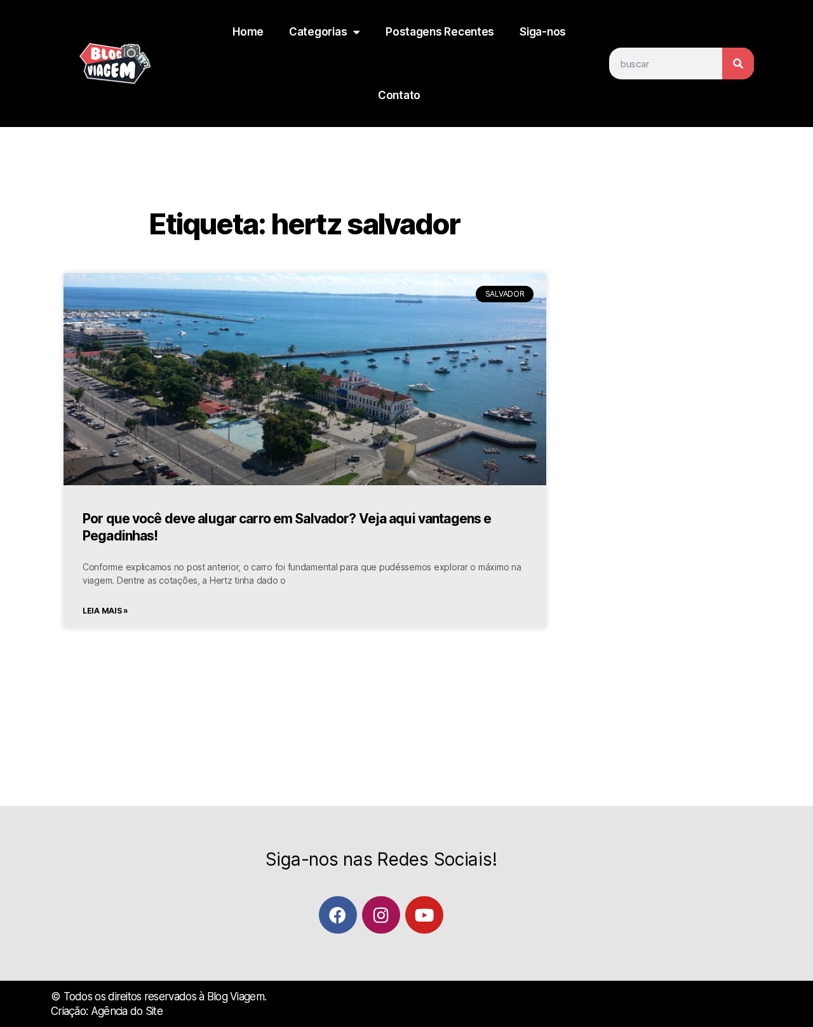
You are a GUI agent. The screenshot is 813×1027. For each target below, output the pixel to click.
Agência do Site (127, 1011)
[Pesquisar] (738, 63)
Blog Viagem (235, 996)
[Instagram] (381, 915)
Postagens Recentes (440, 31)
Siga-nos (543, 31)
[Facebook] (337, 915)
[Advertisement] (654, 461)
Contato (399, 95)
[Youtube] (424, 915)
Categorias (318, 31)
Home (248, 31)
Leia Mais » (105, 610)
